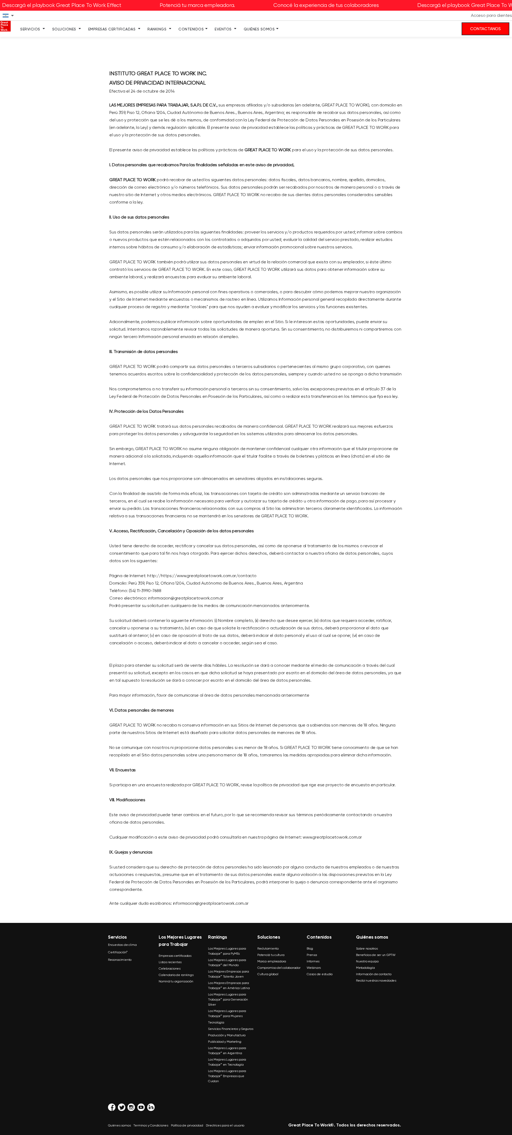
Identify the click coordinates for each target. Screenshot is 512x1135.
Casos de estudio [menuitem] (320, 974)
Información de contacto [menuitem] (373, 974)
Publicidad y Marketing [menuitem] (224, 1041)
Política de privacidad (187, 1125)
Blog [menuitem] (310, 948)
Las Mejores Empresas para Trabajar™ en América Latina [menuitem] (229, 985)
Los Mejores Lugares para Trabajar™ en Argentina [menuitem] (227, 1050)
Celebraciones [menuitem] (170, 968)
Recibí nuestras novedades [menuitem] (376, 980)
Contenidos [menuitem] (191, 29)
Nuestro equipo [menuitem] (367, 961)
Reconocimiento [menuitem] (119, 960)
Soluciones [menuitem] (64, 29)
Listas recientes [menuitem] (170, 962)
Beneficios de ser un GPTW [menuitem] (375, 955)
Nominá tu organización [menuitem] (176, 981)
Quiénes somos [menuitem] (259, 29)
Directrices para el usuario (225, 1125)
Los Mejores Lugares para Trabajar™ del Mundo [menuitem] (227, 962)
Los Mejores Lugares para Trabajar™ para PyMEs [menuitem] (227, 951)
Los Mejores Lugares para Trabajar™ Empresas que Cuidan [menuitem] (227, 1076)
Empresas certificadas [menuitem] (175, 956)
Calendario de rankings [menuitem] (176, 975)
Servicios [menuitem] (30, 29)
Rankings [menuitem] (156, 29)
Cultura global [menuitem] (267, 974)
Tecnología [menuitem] (216, 1022)
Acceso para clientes (491, 15)
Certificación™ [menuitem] (118, 952)
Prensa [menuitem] (312, 955)
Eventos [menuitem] (223, 29)
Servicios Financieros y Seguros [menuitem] (230, 1029)
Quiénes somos (119, 1125)
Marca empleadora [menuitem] (271, 961)
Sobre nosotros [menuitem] (367, 948)
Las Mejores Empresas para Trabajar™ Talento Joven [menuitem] (228, 974)
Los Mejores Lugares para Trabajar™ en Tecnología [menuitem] (227, 1062)
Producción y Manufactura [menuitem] (227, 1035)
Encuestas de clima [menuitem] (122, 945)
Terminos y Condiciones (150, 1125)
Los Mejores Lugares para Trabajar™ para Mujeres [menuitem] (227, 1013)
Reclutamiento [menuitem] (268, 948)
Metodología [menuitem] (365, 968)
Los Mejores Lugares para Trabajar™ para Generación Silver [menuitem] (228, 999)
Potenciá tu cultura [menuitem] (270, 955)
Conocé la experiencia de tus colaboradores (326, 5)
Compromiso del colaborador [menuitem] (279, 968)
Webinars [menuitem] (314, 968)
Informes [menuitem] (313, 961)
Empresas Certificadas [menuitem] (112, 29)
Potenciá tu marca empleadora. (197, 5)
